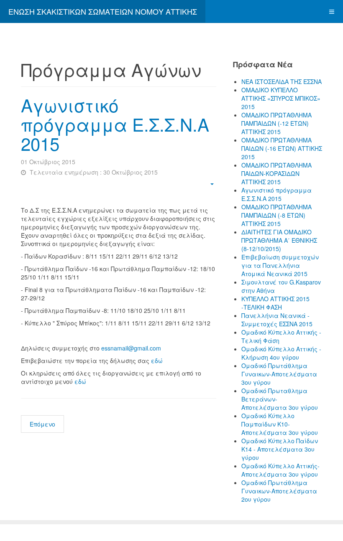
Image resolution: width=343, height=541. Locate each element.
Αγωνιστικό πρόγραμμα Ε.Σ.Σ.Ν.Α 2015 (115, 124)
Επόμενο (42, 424)
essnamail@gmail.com (131, 348)
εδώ (157, 360)
